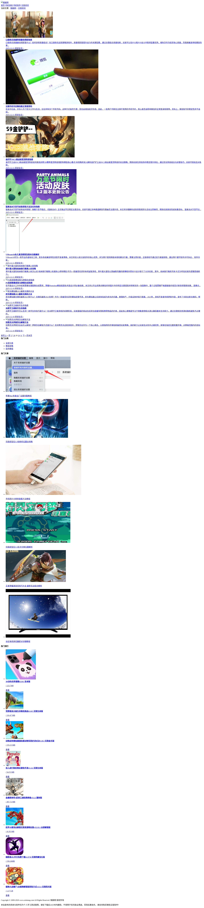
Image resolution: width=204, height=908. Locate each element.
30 (19, 336)
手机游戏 (9, 5)
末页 (30, 336)
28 (14, 336)
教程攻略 (9, 346)
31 (21, 336)
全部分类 (9, 343)
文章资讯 (25, 5)
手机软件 (17, 5)
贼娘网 (13, 8)
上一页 (7, 336)
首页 (3, 5)
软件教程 (9, 349)
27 (12, 336)
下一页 (25, 336)
